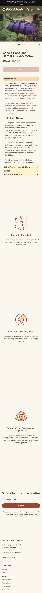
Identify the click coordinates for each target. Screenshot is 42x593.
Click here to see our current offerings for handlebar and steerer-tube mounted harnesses (21, 95)
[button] (39, 45)
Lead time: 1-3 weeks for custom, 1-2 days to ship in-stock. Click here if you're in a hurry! (21, 3)
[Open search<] (28, 9)
